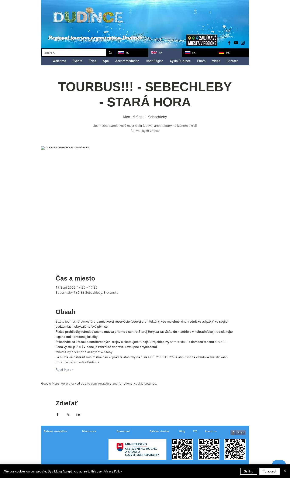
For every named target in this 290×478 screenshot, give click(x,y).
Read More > (65, 370)
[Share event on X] (68, 414)
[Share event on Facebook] (58, 414)
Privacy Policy (112, 471)
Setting (248, 471)
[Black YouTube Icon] (236, 42)
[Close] (284, 471)
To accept (269, 471)
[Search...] (110, 52)
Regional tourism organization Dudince (95, 37)
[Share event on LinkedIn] (78, 414)
